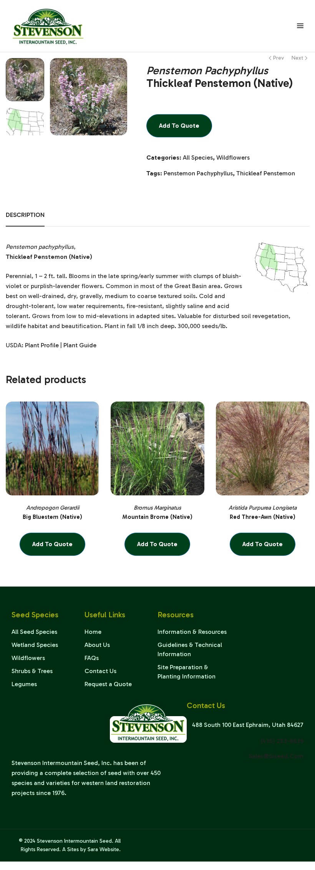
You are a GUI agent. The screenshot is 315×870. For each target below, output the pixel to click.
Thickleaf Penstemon (265, 173)
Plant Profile (42, 345)
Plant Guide (79, 345)
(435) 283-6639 (281, 741)
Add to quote (179, 125)
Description (25, 214)
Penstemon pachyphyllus (198, 173)
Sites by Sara (82, 849)
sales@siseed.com (276, 756)
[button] (113, 69)
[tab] (25, 218)
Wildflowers (233, 157)
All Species (198, 157)
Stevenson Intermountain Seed (74, 841)
